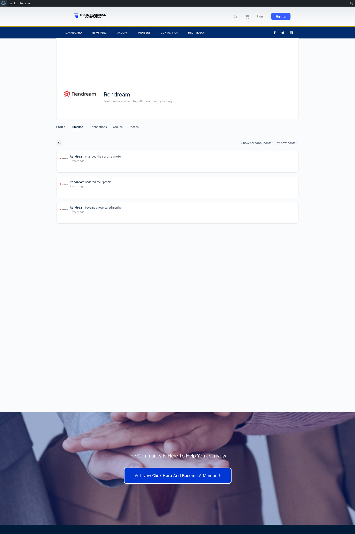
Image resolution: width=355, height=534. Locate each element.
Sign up (280, 16)
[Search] (235, 16)
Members (144, 32)
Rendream (77, 156)
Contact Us (169, 32)
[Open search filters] (59, 143)
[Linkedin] (291, 33)
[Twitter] (283, 33)
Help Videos (196, 32)
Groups (122, 32)
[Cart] (247, 16)
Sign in (261, 16)
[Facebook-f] (275, 33)
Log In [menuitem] (12, 3)
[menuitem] (3, 3)
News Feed (99, 32)
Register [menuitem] (25, 3)
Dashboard (74, 32)
